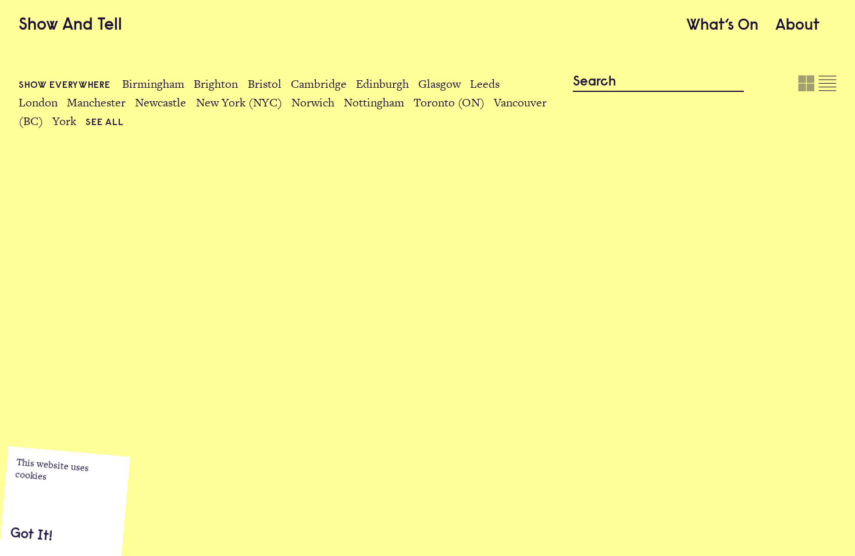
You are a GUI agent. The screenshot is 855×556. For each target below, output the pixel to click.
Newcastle (160, 102)
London (38, 102)
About (797, 26)
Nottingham (374, 102)
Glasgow (439, 84)
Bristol (265, 84)
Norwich (312, 102)
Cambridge (319, 84)
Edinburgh (382, 84)
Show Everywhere (66, 85)
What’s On (722, 26)
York (64, 121)
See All (104, 122)
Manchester (96, 102)
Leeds (485, 84)
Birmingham (153, 84)
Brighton (216, 84)
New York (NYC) (239, 102)
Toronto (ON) (449, 102)
